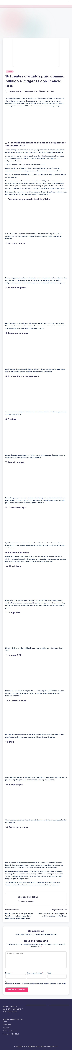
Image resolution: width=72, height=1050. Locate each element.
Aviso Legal (7, 1025)
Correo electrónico (35, 973)
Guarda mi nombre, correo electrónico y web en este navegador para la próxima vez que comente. (35, 983)
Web (49, 973)
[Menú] (68, 2)
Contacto (6, 1028)
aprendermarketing (28, 896)
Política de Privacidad (11, 1034)
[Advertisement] (36, 20)
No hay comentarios (47, 91)
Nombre (8, 973)
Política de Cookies (10, 1031)
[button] (26, 901)
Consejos (10, 71)
